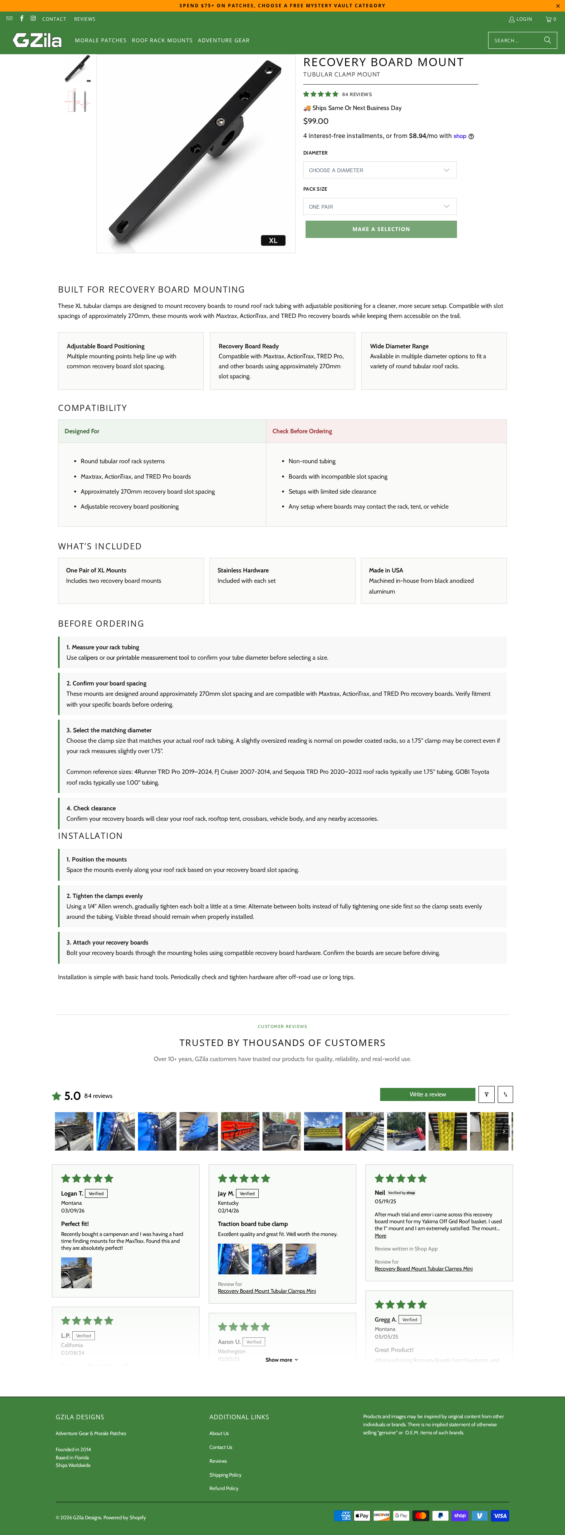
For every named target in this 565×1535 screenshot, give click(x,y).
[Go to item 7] (323, 1131)
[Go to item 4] (198, 1131)
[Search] (547, 40)
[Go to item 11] (489, 1131)
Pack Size (315, 189)
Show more (279, 1359)
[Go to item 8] (365, 1131)
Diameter (315, 153)
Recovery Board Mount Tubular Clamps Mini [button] (267, 1290)
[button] (321, 94)
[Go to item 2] (115, 1131)
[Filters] (487, 1094)
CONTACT (54, 19)
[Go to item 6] (282, 1131)
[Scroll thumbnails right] (504, 1131)
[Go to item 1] (74, 1131)
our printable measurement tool (147, 657)
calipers (88, 657)
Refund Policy (224, 1488)
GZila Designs (87, 1517)
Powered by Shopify (124, 1517)
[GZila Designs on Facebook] (21, 19)
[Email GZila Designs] (9, 19)
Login (524, 19)
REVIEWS (85, 19)
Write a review (428, 1094)
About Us (219, 1433)
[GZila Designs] (37, 40)
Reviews (218, 1461)
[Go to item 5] (240, 1131)
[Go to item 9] (406, 1131)
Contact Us (220, 1447)
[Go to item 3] (157, 1131)
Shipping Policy (225, 1475)
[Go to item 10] (448, 1131)
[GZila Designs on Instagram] (33, 19)
